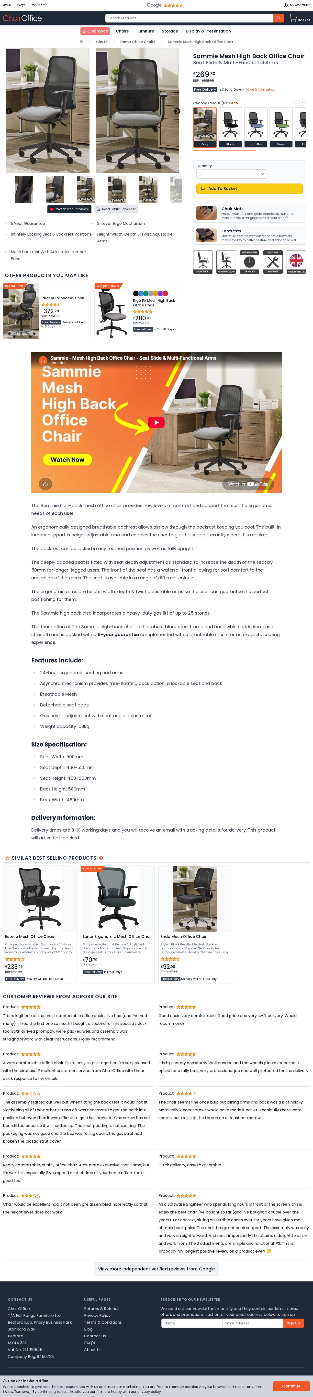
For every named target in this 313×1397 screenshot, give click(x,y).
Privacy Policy (97, 1315)
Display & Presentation (208, 31)
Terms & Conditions (103, 1322)
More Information (261, 89)
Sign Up (293, 1323)
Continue (291, 1386)
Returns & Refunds (101, 1308)
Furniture (145, 31)
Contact (39, 5)
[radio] (205, 127)
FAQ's (21, 5)
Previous (8, 111)
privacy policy (149, 1391)
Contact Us (95, 1336)
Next (177, 111)
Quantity (204, 165)
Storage (170, 31)
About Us (92, 1350)
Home (7, 5)
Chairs (122, 31)
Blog (88, 1329)
